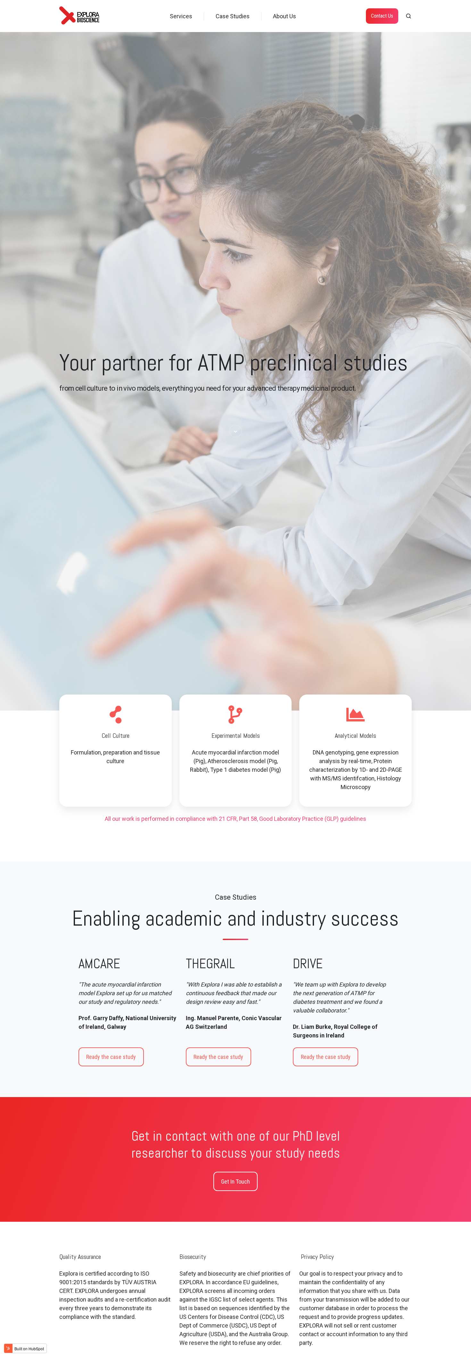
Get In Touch (235, 1181)
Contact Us (382, 16)
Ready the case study (111, 1056)
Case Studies (233, 16)
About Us (284, 16)
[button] (408, 16)
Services (181, 16)
